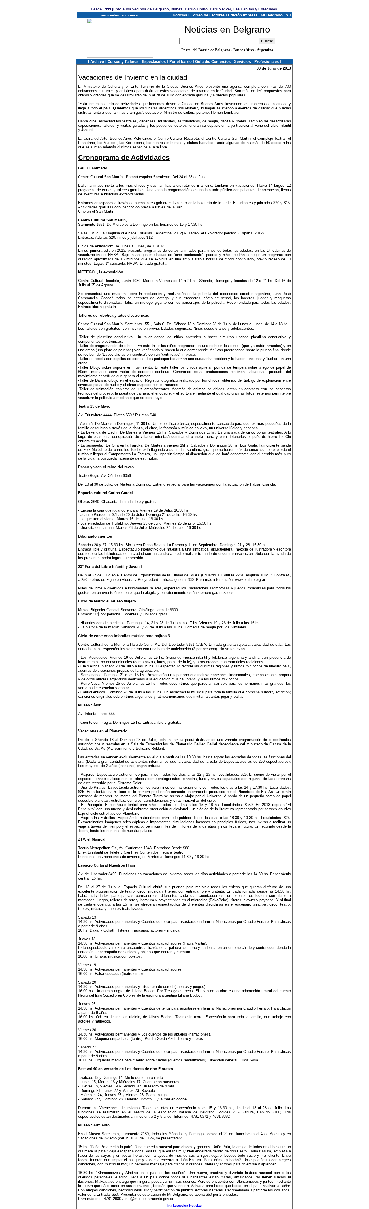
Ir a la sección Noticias (184, 1205)
